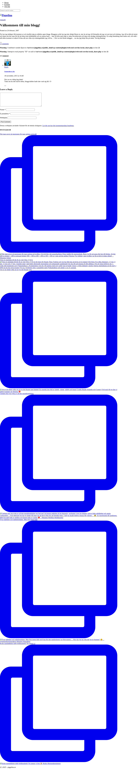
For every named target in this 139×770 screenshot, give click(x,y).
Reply (6, 67)
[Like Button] (1, 42)
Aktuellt (3, 20)
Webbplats (3, 118)
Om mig (7, 7)
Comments (4, 44)
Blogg (6, 3)
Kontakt (7, 5)
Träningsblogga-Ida (9, 71)
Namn (3, 110)
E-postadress (5, 114)
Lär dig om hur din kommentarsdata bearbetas (58, 126)
